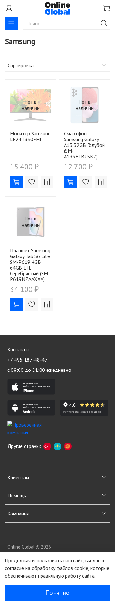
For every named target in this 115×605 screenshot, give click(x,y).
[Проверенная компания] (31, 429)
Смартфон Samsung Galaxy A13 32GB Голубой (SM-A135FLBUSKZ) (84, 145)
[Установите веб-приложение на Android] (31, 408)
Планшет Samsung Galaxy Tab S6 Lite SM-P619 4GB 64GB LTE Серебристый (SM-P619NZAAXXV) (30, 264)
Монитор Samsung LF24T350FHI (30, 136)
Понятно (57, 592)
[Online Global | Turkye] (47, 446)
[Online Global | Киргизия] (68, 446)
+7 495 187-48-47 (27, 360)
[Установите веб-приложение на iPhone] (31, 387)
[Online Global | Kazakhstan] (57, 446)
